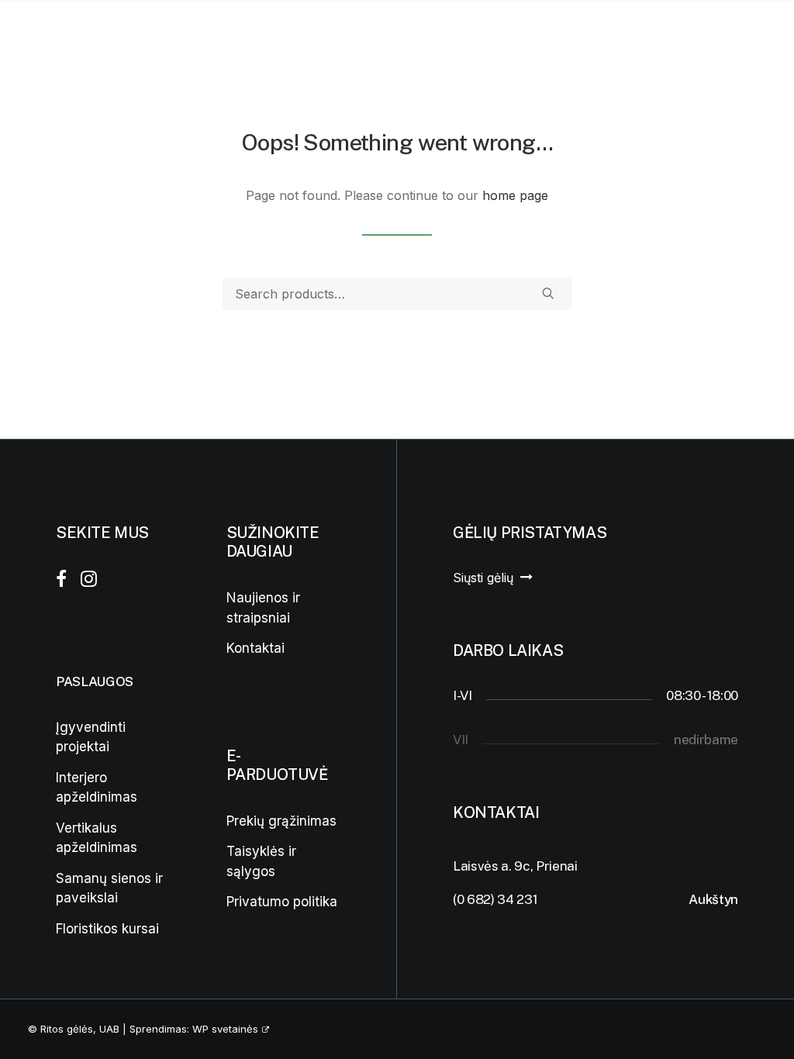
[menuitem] (150, 34)
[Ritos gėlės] (48, 34)
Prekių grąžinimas (281, 821)
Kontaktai (518, 34)
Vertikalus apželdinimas (96, 838)
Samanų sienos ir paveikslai (109, 888)
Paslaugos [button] (143, 34)
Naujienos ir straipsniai (263, 608)
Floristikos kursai (107, 929)
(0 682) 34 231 (495, 899)
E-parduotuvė (404, 34)
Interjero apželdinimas (96, 787)
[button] (686, 34)
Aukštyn (713, 899)
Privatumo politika (281, 901)
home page (515, 195)
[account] (708, 34)
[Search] (397, 294)
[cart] (755, 34)
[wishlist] (732, 34)
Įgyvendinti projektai (91, 737)
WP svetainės (225, 1029)
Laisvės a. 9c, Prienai (515, 866)
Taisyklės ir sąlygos (261, 861)
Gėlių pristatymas (275, 34)
